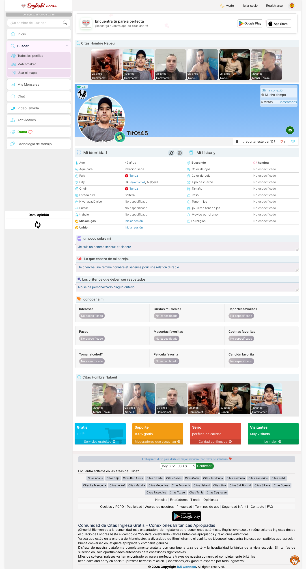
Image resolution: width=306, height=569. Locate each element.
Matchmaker (26, 64)
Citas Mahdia (136, 485)
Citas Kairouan (235, 478)
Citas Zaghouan (217, 492)
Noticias (161, 499)
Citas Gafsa (192, 478)
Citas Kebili (279, 478)
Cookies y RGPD (112, 506)
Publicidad (134, 506)
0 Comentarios (286, 102)
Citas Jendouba (213, 478)
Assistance (295, 560)
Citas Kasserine (258, 478)
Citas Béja (113, 478)
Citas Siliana (262, 485)
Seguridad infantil (235, 506)
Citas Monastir (181, 485)
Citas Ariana (95, 478)
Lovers (41, 5)
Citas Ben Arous (133, 478)
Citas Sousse (282, 485)
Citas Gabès (173, 478)
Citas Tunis (196, 492)
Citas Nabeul (202, 485)
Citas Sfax (219, 485)
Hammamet (137, 182)
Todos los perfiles (30, 55)
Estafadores (178, 499)
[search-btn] (65, 23)
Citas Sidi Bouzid (240, 485)
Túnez (133, 175)
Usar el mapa (27, 72)
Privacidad (184, 506)
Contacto (257, 506)
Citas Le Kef (117, 485)
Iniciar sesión (250, 5)
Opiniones (210, 499)
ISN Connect (186, 567)
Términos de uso (207, 506)
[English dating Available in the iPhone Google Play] (186, 513)
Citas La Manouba (94, 485)
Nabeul (152, 182)
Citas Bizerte (155, 478)
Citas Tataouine (156, 492)
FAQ (270, 506)
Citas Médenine (158, 485)
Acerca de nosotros (159, 506)
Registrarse (274, 5)
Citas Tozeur (178, 492)
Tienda (195, 499)
